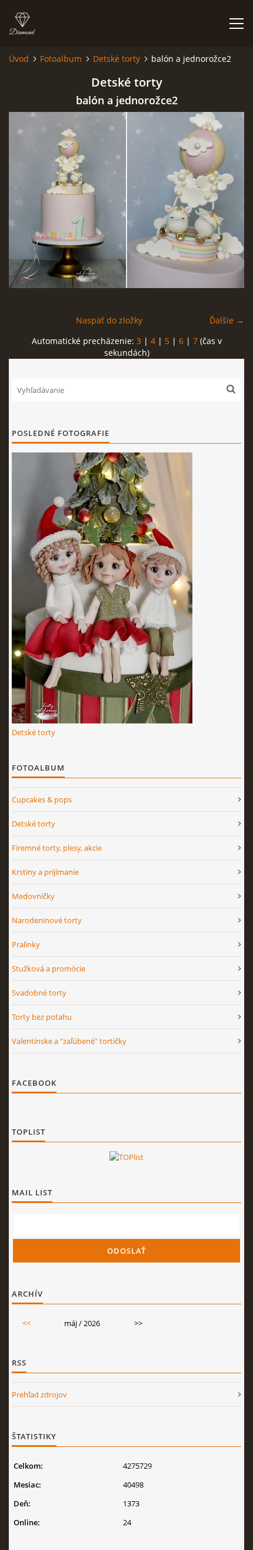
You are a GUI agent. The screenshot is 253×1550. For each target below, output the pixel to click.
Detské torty (116, 58)
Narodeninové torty (47, 920)
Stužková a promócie (48, 968)
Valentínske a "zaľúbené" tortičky (69, 1041)
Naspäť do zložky (109, 320)
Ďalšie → (226, 320)
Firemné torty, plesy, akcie (57, 847)
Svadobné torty (39, 992)
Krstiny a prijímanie (45, 872)
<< (26, 1323)
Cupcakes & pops (42, 799)
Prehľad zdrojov (39, 1394)
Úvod (19, 58)
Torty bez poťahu (42, 1017)
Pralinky (26, 944)
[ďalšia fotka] (225, 200)
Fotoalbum (61, 58)
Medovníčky (33, 896)
